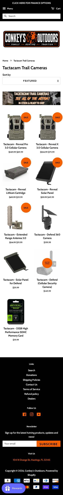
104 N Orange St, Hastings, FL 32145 (31, 459)
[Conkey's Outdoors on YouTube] (39, 415)
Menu (10, 8)
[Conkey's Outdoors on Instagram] (31, 415)
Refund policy (31, 393)
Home (5, 60)
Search (31, 370)
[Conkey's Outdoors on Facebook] (24, 415)
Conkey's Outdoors (35, 470)
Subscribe (48, 444)
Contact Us (31, 384)
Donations (31, 375)
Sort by (7, 74)
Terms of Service (31, 389)
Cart (58, 8)
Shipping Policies (31, 379)
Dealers (31, 398)
